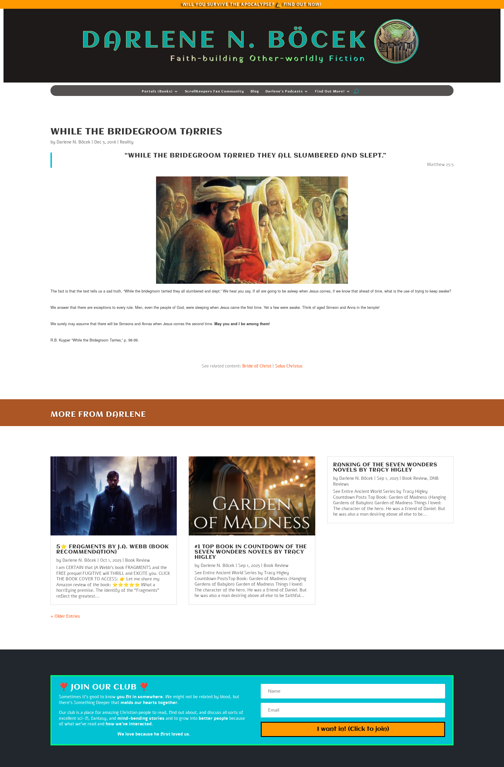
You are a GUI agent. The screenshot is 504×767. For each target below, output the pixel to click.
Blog (255, 91)
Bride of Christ (256, 366)
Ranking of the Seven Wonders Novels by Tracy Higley (385, 467)
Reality (127, 142)
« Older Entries (65, 616)
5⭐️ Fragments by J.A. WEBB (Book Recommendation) (112, 549)
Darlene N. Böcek (73, 142)
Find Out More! (330, 91)
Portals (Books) (157, 91)
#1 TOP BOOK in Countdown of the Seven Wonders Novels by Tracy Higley (251, 552)
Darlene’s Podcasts (284, 91)
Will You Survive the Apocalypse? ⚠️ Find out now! (252, 3)
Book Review (137, 560)
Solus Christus (288, 366)
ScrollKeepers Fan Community (214, 91)
